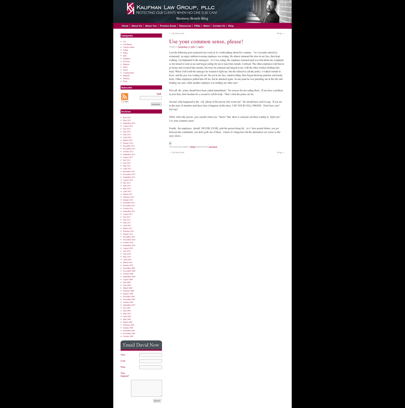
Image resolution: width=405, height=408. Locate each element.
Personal (126, 61)
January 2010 (128, 265)
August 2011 (128, 214)
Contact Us (219, 25)
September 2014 (129, 123)
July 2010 (127, 251)
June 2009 (127, 285)
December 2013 (129, 145)
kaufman (160, 7)
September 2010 (129, 245)
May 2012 (127, 188)
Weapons (126, 75)
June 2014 (127, 131)
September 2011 (129, 211)
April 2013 (127, 168)
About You (151, 25)
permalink (213, 146)
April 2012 (127, 191)
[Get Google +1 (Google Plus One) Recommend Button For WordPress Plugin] (170, 143)
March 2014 (127, 140)
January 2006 (128, 327)
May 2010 (127, 256)
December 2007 (129, 296)
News (206, 25)
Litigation (126, 58)
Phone (123, 367)
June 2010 (127, 253)
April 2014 (127, 137)
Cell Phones (127, 44)
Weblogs (126, 78)
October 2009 (128, 273)
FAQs (197, 25)
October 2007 (128, 302)
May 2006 (127, 319)
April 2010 (127, 259)
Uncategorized (128, 72)
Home (125, 25)
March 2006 (127, 322)
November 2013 (129, 148)
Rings (280, 33)
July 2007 (127, 307)
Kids (125, 55)
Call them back (176, 33)
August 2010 (128, 248)
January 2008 (128, 293)
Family (125, 50)
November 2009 (129, 271)
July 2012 (127, 182)
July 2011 (127, 217)
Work (125, 81)
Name (123, 355)
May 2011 (127, 222)
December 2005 (129, 330)
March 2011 (127, 228)
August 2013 (128, 157)
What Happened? (125, 374)
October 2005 (128, 336)
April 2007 (127, 316)
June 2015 (127, 117)
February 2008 (128, 290)
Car (124, 41)
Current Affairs (128, 47)
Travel (125, 70)
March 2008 (127, 288)
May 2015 (127, 120)
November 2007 (129, 299)
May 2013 (127, 165)
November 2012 (129, 174)
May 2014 (127, 134)
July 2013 (127, 160)
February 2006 (128, 325)
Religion (126, 64)
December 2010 (129, 236)
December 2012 (129, 171)
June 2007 (127, 310)
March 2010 (127, 262)
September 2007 (129, 305)
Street (192, 146)
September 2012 (129, 177)
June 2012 (127, 185)
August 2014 (128, 126)
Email (159, 94)
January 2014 (128, 143)
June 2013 (127, 163)
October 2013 (128, 151)
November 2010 (129, 239)
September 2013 (129, 154)
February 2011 (128, 231)
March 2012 (127, 194)
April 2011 (127, 225)
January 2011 (128, 234)
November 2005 (129, 333)
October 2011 (128, 208)
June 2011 (127, 219)
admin (201, 46)
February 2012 (128, 197)
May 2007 (127, 313)
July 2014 (127, 128)
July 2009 (127, 282)
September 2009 (129, 276)
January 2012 (128, 199)
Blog (231, 25)
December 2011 (129, 202)
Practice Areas (168, 25)
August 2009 (128, 279)
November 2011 (129, 205)
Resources (185, 25)
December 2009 (129, 268)
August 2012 (128, 180)
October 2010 (128, 242)
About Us (136, 25)
